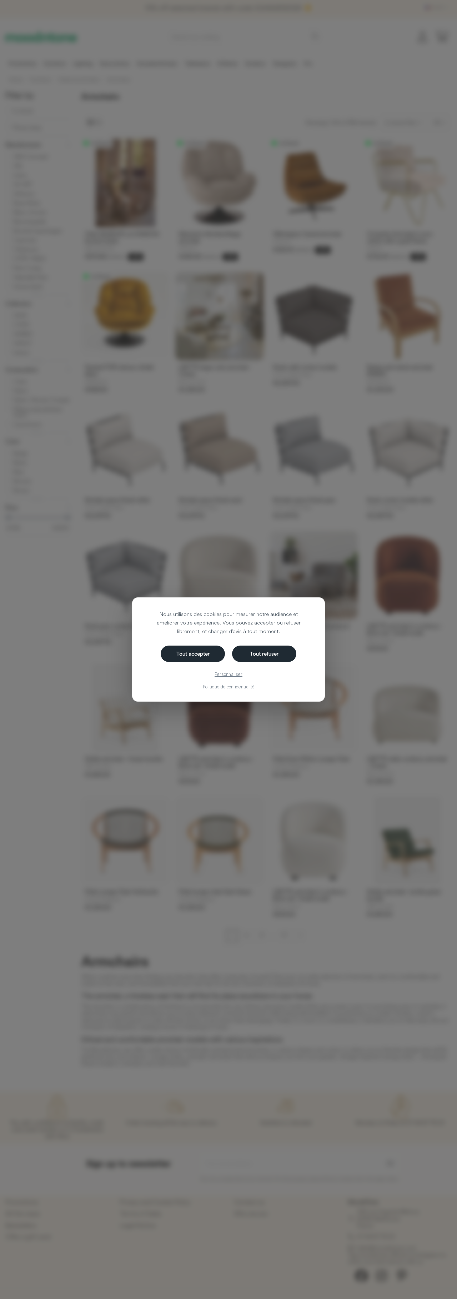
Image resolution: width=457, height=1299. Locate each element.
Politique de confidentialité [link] (229, 686)
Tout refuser (264, 653)
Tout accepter (193, 653)
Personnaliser (228, 674)
